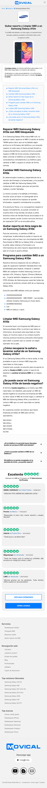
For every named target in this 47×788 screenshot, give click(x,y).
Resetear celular (10, 634)
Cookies (42, 782)
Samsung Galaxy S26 (12, 685)
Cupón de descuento (12, 670)
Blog (6, 660)
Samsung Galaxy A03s (12, 696)
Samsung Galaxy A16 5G (13, 682)
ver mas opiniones (23, 597)
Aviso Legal (34, 782)
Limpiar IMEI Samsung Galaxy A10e (21, 108)
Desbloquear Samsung (13, 721)
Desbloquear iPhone (12, 718)
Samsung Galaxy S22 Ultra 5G (15, 689)
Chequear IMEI (10, 631)
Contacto (8, 649)
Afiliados (8, 667)
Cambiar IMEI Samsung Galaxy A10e (21, 94)
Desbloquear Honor (11, 732)
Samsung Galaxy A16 (12, 699)
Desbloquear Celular (12, 627)
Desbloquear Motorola (12, 725)
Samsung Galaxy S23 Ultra (14, 692)
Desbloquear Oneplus (12, 728)
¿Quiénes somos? (11, 653)
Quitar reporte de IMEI (12, 638)
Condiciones (26, 782)
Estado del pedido (11, 656)
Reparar (10, 8)
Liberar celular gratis (12, 714)
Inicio (3, 8)
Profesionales (9, 663)
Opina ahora (23, 606)
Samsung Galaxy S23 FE (13, 703)
